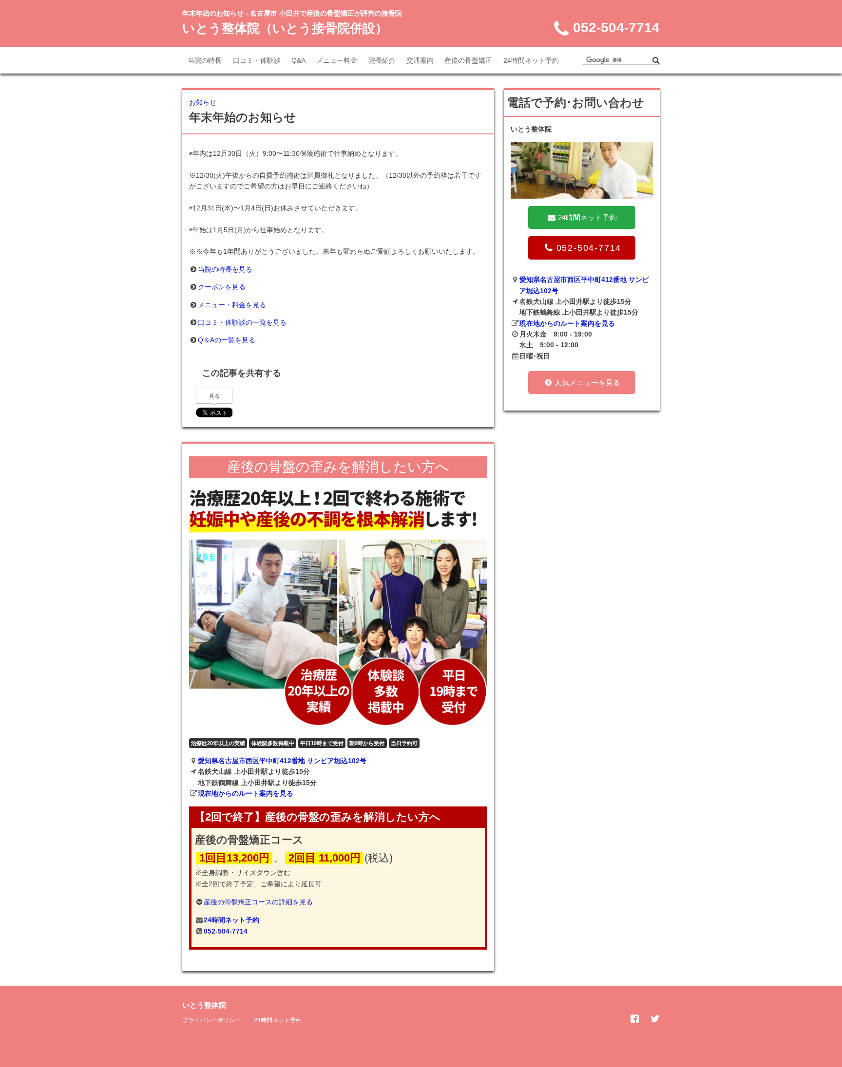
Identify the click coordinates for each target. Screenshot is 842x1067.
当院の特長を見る (225, 269)
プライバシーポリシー (211, 1020)
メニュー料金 (336, 60)
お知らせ (202, 102)
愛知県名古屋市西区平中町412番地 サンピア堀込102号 (282, 761)
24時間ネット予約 (531, 60)
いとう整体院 (204, 1005)
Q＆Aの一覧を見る (226, 340)
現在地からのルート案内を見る (245, 793)
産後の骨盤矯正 (468, 60)
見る (214, 396)
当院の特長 (205, 60)
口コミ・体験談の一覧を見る (242, 322)
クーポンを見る (222, 287)
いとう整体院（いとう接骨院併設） (285, 28)
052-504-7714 (226, 931)
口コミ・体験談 (257, 60)
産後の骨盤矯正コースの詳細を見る (258, 902)
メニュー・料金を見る (232, 305)
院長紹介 (382, 60)
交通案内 (420, 60)
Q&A (298, 60)
